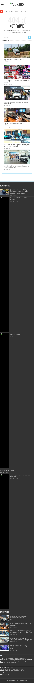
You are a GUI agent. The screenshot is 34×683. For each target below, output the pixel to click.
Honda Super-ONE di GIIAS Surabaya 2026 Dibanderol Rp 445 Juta (20, 647)
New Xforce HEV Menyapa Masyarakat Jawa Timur (18, 617)
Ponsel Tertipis (15, 334)
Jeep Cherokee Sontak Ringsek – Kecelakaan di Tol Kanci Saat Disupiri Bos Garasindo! (20, 191)
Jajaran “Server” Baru (7, 470)
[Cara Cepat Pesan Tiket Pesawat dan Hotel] (4, 541)
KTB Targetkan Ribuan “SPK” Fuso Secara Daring (16, 11)
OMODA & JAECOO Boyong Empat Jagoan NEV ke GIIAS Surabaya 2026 (17, 145)
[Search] (29, 37)
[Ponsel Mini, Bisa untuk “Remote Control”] (4, 264)
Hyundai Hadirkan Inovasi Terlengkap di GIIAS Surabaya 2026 (16, 166)
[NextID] (17, 4)
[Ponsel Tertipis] (4, 400)
